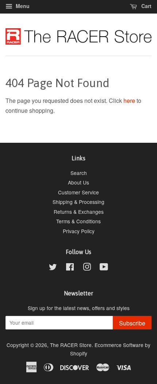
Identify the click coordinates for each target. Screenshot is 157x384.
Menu (22, 6)
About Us (78, 182)
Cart (146, 6)
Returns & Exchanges (79, 211)
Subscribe (132, 323)
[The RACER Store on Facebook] (70, 268)
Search (78, 172)
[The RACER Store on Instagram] (87, 268)
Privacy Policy (79, 231)
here (129, 100)
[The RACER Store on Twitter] (53, 268)
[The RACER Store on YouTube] (104, 268)
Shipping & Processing (78, 201)
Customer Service (78, 192)
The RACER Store (71, 344)
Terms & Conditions (78, 221)
